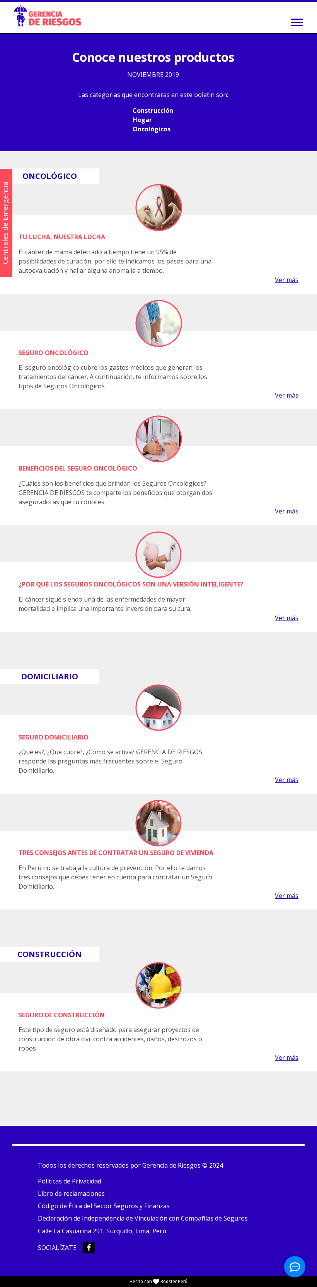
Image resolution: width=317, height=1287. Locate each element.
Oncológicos (151, 129)
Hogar (142, 120)
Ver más (286, 279)
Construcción (153, 110)
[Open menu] (297, 22)
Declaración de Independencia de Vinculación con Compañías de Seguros (143, 1218)
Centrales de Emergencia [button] (5, 223)
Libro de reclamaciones (71, 1193)
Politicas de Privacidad (69, 1181)
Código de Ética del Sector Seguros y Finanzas (104, 1206)
